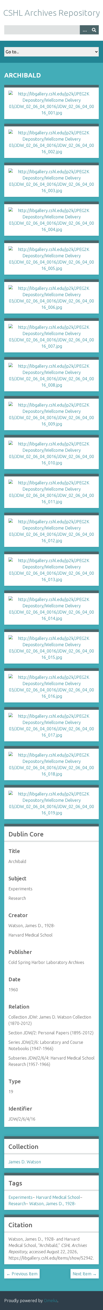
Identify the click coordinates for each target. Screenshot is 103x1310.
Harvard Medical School (58, 1197)
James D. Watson (24, 1161)
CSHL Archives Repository (51, 12)
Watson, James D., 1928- (52, 1203)
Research (17, 1203)
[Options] (84, 29)
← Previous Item (22, 1273)
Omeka (50, 1300)
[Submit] (94, 29)
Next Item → (85, 1273)
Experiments (20, 1197)
